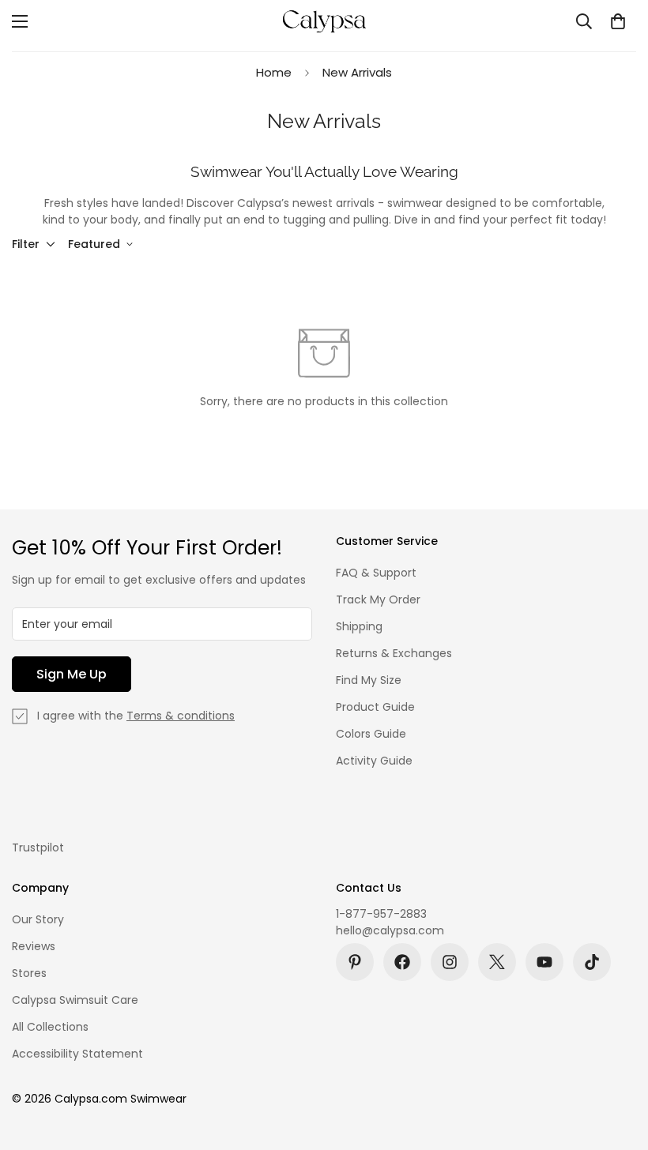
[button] (618, 21)
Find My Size (368, 680)
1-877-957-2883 (381, 914)
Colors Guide (371, 734)
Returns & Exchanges (394, 653)
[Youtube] (544, 962)
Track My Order (378, 599)
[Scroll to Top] (617, 1064)
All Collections (50, 1027)
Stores (29, 973)
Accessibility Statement (77, 1054)
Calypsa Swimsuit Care (75, 1000)
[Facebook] (402, 962)
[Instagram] (450, 962)
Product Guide (375, 707)
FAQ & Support (376, 573)
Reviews (33, 946)
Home (274, 72)
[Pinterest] (355, 962)
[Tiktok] (592, 962)
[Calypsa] (324, 21)
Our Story (38, 919)
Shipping (359, 626)
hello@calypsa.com (390, 930)
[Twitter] (497, 962)
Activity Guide (374, 761)
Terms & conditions (180, 715)
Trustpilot (38, 847)
